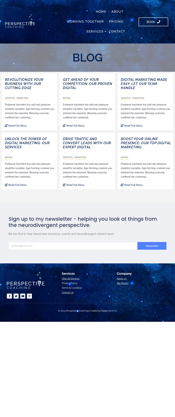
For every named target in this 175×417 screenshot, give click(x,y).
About (117, 11)
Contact (117, 31)
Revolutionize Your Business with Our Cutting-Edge (24, 84)
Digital (67, 98)
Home (101, 11)
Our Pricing (122, 283)
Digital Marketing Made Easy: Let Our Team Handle (144, 84)
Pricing (116, 21)
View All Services (70, 278)
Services (95, 31)
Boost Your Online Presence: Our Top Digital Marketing (146, 143)
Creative (10, 98)
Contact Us (68, 292)
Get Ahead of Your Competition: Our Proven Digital (87, 84)
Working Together (85, 21)
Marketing (22, 98)
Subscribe (152, 246)
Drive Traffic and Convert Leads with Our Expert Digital (87, 143)
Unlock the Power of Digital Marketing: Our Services (27, 143)
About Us (122, 278)
